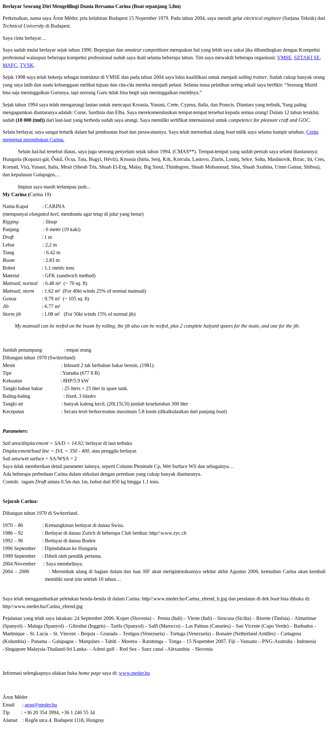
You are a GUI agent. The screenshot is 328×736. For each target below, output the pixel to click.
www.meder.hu (134, 673)
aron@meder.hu (41, 704)
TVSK (27, 65)
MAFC (10, 65)
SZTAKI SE (307, 57)
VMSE (284, 57)
